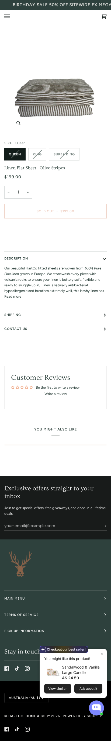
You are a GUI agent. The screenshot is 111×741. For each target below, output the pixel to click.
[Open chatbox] (96, 708)
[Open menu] (12, 16)
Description (16, 258)
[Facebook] (6, 668)
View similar (57, 689)
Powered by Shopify (82, 716)
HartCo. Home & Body (29, 716)
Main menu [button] (14, 598)
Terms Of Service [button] (21, 615)
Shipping (12, 315)
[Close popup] (102, 654)
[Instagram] (27, 668)
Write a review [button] (55, 394)
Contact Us (15, 329)
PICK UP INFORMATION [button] (24, 631)
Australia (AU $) (24, 698)
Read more (12, 296)
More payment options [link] (22, 243)
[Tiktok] (17, 668)
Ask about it (88, 689)
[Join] (99, 525)
